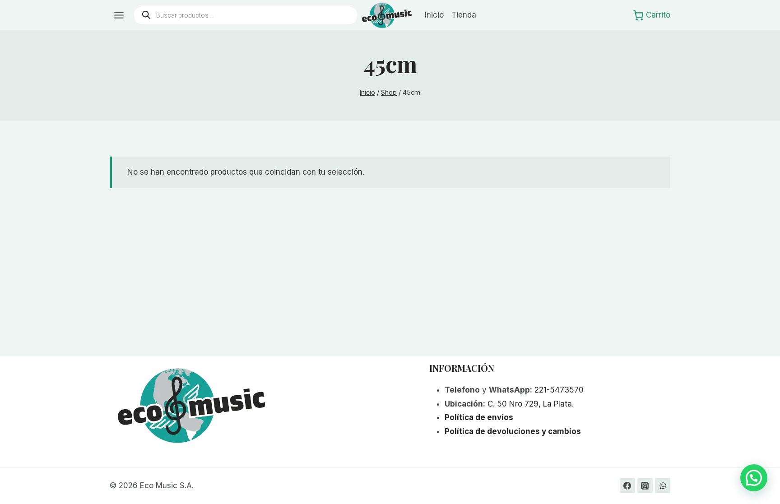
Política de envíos (479, 417)
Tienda (463, 14)
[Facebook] (627, 485)
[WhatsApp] (662, 485)
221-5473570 (559, 389)
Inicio (434, 14)
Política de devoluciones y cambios (513, 431)
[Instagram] (645, 485)
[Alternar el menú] (119, 15)
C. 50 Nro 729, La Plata (530, 403)
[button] (753, 477)
